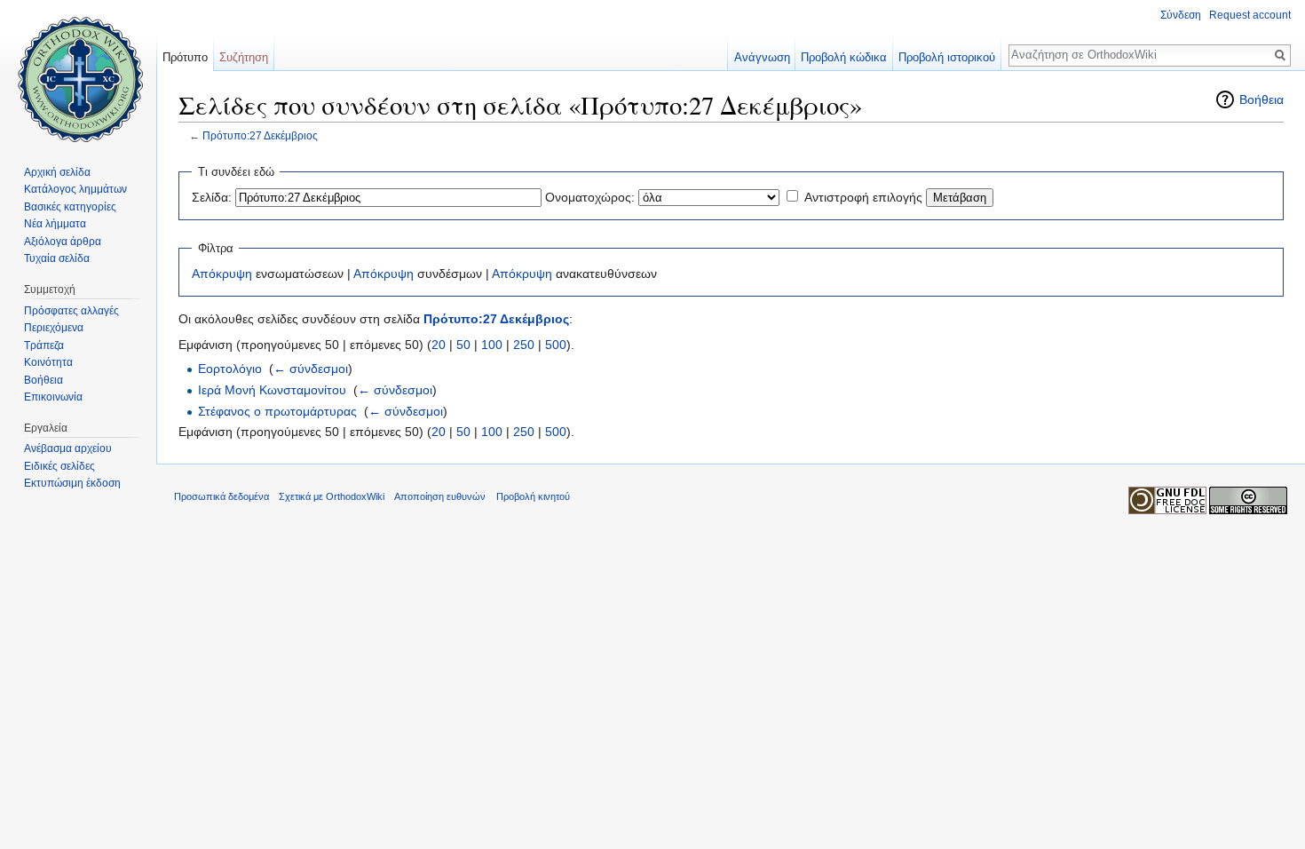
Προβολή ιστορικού (946, 57)
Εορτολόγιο (230, 368)
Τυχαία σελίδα (57, 258)
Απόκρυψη (222, 273)
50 (463, 344)
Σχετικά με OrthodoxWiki (331, 496)
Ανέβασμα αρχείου (68, 448)
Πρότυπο (185, 57)
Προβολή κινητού (533, 496)
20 (438, 344)
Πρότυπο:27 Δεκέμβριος (260, 135)
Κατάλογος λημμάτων (75, 189)
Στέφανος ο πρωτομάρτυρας (277, 411)
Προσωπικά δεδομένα (221, 496)
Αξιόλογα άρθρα (62, 241)
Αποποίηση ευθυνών (440, 496)
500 (555, 344)
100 (491, 344)
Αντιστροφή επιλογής (863, 197)
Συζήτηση (243, 57)
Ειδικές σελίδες (59, 466)
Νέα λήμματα (55, 224)
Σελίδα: (212, 197)
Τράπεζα (44, 345)
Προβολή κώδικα (844, 57)
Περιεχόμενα (53, 327)
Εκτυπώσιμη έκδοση (72, 483)
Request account (1250, 15)
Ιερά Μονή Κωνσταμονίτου (272, 390)
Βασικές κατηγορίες (70, 207)
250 (523, 344)
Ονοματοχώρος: (590, 197)
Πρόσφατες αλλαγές (71, 311)
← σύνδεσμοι (310, 368)
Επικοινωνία (53, 397)
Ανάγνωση (762, 57)
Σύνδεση (1180, 15)
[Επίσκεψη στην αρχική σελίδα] (78, 71)
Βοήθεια (1261, 99)
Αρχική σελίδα (57, 172)
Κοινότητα (48, 362)
